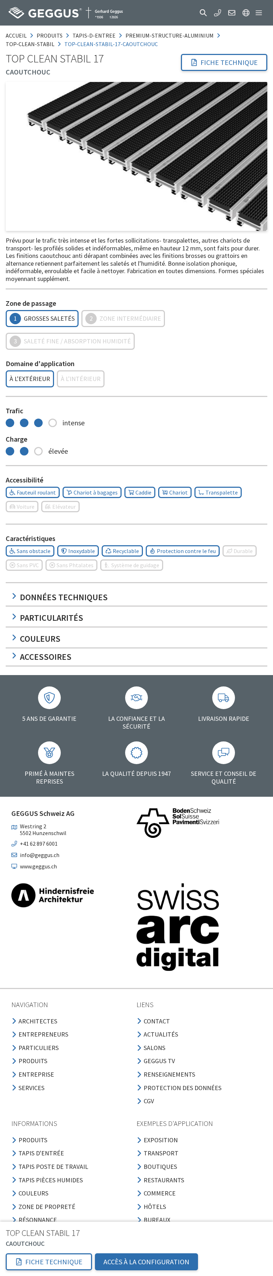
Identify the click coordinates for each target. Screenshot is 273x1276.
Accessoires (45, 656)
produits (50, 35)
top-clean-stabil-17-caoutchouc (111, 44)
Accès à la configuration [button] (146, 1261)
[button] (203, 12)
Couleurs (40, 638)
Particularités (51, 617)
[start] (66, 12)
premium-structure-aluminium (169, 35)
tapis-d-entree (94, 35)
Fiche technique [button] (229, 62)
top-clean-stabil (30, 44)
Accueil (16, 35)
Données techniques (64, 597)
